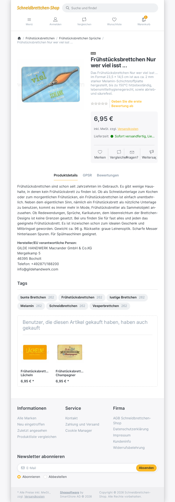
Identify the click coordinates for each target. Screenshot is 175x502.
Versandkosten (128, 129)
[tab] (66, 175)
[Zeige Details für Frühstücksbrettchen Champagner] (70, 352)
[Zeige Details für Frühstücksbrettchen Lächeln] (35, 352)
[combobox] (110, 7)
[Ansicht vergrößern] (50, 84)
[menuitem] (37, 297)
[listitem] (50, 84)
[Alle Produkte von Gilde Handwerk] (93, 53)
